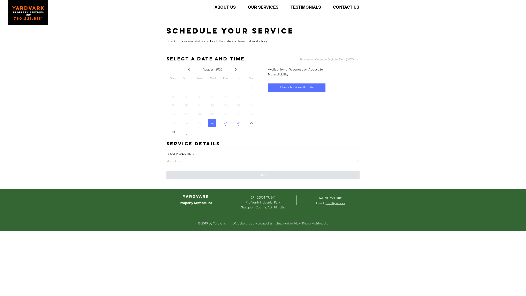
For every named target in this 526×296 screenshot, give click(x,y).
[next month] (235, 69)
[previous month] (189, 69)
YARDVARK (28, 8)
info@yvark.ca (335, 203)
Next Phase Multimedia (311, 223)
